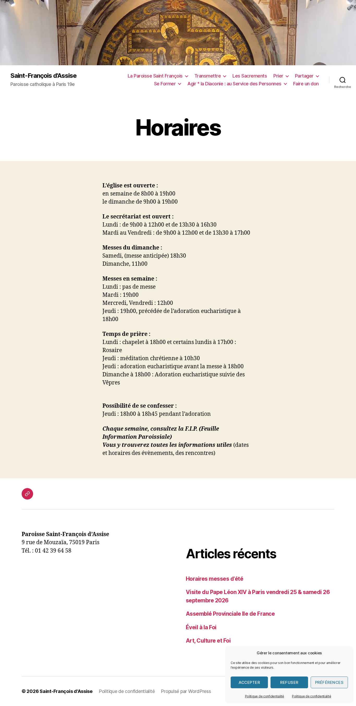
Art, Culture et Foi (208, 640)
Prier (278, 76)
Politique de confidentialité (264, 696)
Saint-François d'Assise (43, 76)
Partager (304, 76)
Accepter (249, 682)
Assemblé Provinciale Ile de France (230, 613)
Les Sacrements (249, 76)
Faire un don (306, 83)
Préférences (329, 682)
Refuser (289, 682)
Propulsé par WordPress (186, 691)
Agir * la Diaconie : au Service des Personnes (234, 83)
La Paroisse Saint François (155, 76)
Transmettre (207, 76)
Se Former (165, 83)
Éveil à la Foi (201, 627)
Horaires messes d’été (214, 579)
